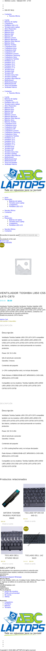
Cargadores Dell (10, 50)
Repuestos (8, 199)
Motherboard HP (10, 84)
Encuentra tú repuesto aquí (9, 235)
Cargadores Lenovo (12, 54)
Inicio (6, 198)
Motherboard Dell (11, 82)
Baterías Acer (9, 31)
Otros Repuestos (10, 29)
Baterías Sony (9, 43)
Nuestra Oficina (14, 16)
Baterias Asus (9, 32)
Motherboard (9, 80)
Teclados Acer (9, 69)
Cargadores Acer (10, 46)
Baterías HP (9, 36)
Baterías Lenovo (10, 38)
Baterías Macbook (11, 39)
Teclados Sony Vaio (11, 75)
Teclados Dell (9, 71)
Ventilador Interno (11, 87)
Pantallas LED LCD (11, 25)
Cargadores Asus (11, 48)
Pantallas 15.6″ (10, 64)
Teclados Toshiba (11, 77)
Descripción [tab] (6, 325)
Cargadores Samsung (12, 55)
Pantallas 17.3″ (10, 68)
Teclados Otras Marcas (12, 78)
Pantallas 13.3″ (10, 61)
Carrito (7, 20)
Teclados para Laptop (12, 27)
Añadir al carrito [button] (7, 524)
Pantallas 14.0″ (10, 62)
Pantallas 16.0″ (10, 66)
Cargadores (9, 23)
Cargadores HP (10, 52)
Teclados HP (9, 73)
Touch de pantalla (11, 85)
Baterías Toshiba (10, 45)
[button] (4, 319)
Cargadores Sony (11, 57)
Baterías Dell (9, 34)
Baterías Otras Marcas (12, 41)
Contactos (8, 14)
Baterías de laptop (11, 22)
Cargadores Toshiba (12, 59)
